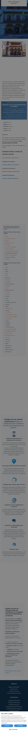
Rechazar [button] (20, 725)
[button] (14, 729)
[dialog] (14, 721)
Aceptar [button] (7, 725)
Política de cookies (11, 723)
